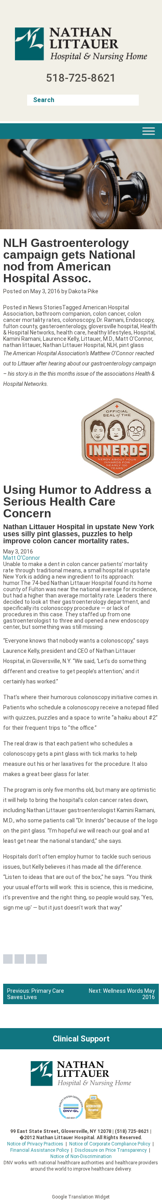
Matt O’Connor (21, 558)
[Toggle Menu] (148, 131)
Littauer (91, 339)
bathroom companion (63, 314)
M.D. (108, 339)
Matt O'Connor (134, 339)
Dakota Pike (83, 291)
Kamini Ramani (21, 339)
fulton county (20, 326)
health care (71, 332)
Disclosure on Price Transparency (111, 1150)
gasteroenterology (62, 326)
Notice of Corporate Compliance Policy (109, 1144)
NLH (112, 345)
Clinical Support (81, 1038)
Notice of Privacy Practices (35, 1144)
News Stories (45, 307)
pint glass (131, 345)
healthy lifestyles (109, 332)
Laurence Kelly (61, 339)
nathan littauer (21, 345)
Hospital (144, 332)
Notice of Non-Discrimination (81, 1156)
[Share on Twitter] (19, 959)
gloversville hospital (113, 326)
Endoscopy (139, 320)
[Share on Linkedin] (30, 959)
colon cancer (109, 314)
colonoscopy (78, 320)
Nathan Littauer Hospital (74, 345)
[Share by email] (42, 959)
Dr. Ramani (110, 320)
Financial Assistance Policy (39, 1150)
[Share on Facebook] (8, 959)
